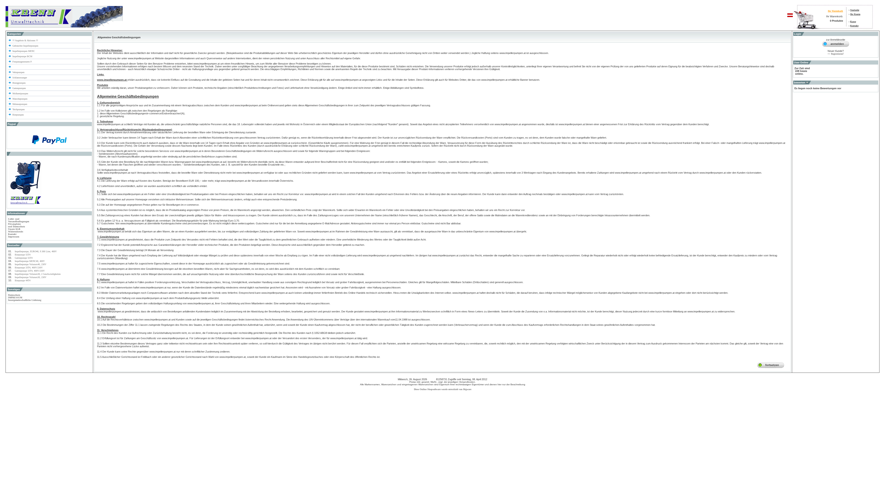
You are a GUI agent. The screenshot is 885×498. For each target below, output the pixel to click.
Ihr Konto (855, 14)
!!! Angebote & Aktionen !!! (25, 40)
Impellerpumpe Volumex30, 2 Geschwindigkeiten (38, 274)
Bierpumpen (18, 114)
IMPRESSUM (15, 297)
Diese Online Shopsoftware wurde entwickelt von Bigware (442, 389)
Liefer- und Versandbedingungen (18, 220)
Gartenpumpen (19, 88)
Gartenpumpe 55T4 (23, 258)
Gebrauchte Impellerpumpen (25, 45)
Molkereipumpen (20, 93)
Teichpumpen (18, 109)
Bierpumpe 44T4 (22, 280)
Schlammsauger (19, 77)
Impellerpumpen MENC (23, 51)
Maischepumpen (19, 99)
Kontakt (854, 25)
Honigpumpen (19, 83)
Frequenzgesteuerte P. (22, 61)
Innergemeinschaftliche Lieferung (24, 300)
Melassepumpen (19, 104)
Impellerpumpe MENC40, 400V (30, 261)
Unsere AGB (14, 229)
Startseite (854, 10)
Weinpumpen (18, 72)
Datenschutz (14, 295)
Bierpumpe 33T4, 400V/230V (29, 267)
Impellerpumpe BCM (22, 56)
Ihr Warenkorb (835, 11)
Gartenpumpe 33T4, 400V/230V (30, 271)
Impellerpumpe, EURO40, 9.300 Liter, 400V (36, 251)
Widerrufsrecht (15, 231)
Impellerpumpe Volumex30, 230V (30, 277)
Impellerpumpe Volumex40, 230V (30, 264)
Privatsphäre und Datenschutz (16, 225)
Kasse (853, 21)
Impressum (13, 236)
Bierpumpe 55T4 (22, 254)
